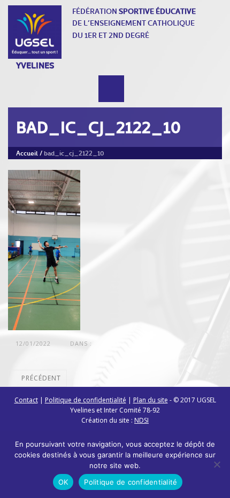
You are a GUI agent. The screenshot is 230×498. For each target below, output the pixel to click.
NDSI (141, 420)
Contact (26, 399)
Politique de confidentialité (85, 399)
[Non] (216, 464)
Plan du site (150, 399)
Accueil (27, 153)
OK (63, 482)
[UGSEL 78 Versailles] (35, 32)
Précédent (40, 378)
